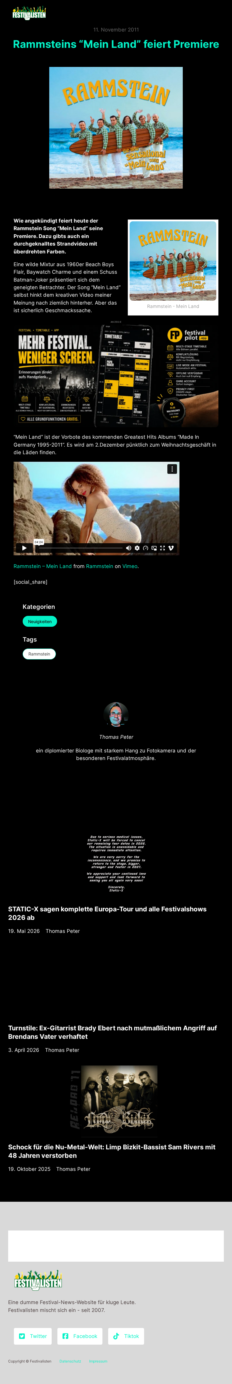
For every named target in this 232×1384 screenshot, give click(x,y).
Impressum (98, 1361)
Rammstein (99, 566)
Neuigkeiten (40, 621)
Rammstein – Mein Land (43, 566)
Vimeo (129, 566)
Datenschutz (70, 1361)
